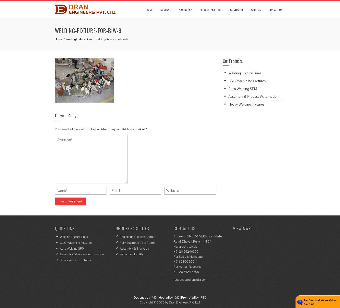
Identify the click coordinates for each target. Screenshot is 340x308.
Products (184, 9)
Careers (256, 9)
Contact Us (275, 9)
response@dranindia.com (190, 280)
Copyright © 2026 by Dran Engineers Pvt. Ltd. (170, 302)
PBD (203, 297)
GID (177, 297)
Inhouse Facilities (210, 9)
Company (165, 9)
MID (154, 297)
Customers (236, 9)
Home (149, 9)
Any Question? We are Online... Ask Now (321, 302)
